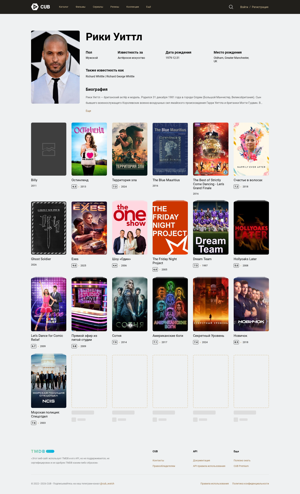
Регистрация (260, 7)
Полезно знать (242, 460)
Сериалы (98, 6)
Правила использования (215, 483)
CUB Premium (241, 466)
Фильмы (80, 6)
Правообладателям (164, 466)
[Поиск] (231, 7)
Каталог (63, 6)
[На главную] (40, 6)
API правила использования (209, 466)
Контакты (158, 460)
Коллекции (132, 6)
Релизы (114, 6)
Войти (244, 7)
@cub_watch (107, 483)
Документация (201, 460)
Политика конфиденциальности (250, 483)
